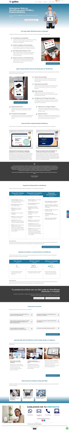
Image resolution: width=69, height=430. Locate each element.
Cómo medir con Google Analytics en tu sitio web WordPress (15, 361)
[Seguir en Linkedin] (44, 420)
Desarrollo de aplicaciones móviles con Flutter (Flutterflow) (14, 398)
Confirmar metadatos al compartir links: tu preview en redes (33, 361)
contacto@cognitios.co (39, 415)
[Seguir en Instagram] (42, 420)
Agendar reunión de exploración (50, 246)
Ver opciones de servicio (31, 20)
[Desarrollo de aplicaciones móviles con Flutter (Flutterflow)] (15, 393)
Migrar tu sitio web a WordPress (51, 360)
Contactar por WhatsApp (52, 298)
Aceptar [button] (34, 428)
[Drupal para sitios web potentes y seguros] (41, 393)
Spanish (58, 0)
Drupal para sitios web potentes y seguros (41, 398)
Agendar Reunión (38, 298)
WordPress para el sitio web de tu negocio (28, 398)
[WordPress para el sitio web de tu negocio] (28, 393)
